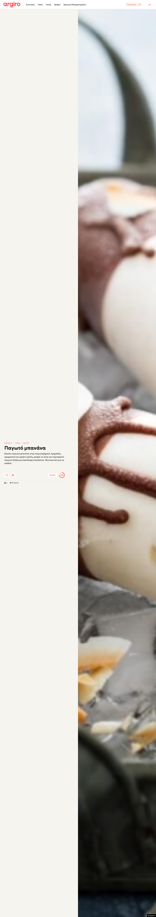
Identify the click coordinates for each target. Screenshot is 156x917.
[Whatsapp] (32, 475)
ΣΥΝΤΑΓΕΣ (8, 443)
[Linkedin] (26, 475)
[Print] (13, 475)
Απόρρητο (151, 915)
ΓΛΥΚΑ (17, 443)
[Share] (6, 475)
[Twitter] (19, 475)
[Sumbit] (139, 4)
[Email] (38, 475)
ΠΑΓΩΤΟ (26, 443)
